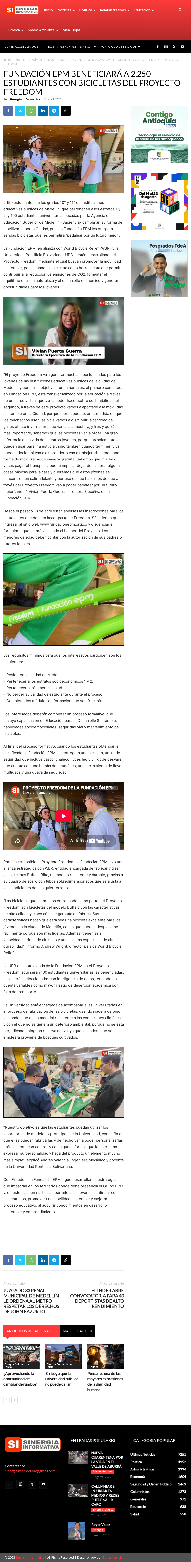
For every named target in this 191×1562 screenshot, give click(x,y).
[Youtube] (182, 46)
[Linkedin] (43, 111)
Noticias (64, 10)
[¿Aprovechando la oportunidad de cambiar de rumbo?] (21, 1356)
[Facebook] (157, 46)
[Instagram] (166, 46)
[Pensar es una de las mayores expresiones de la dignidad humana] (105, 1356)
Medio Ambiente (41, 30)
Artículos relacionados (31, 1331)
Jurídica (13, 30)
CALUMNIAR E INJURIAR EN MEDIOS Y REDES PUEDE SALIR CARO (105, 1495)
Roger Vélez (100, 1524)
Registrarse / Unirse (61, 46)
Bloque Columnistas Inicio (18, 1366)
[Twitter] (174, 46)
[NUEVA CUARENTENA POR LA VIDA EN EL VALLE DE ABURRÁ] (78, 1457)
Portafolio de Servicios (118, 46)
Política (85, 10)
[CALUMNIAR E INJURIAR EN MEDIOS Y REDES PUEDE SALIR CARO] (78, 1490)
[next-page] (14, 1400)
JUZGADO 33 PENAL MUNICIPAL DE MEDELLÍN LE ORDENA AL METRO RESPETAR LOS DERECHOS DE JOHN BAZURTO (31, 1301)
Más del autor (77, 1331)
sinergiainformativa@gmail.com (30, 1471)
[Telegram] (54, 111)
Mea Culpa (71, 30)
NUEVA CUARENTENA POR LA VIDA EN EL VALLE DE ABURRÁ (107, 1459)
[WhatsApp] (31, 111)
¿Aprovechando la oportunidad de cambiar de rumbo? (20, 1378)
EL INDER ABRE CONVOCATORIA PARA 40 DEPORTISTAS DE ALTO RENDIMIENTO (97, 1298)
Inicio (48, 10)
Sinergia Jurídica (103, 1509)
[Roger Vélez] (78, 1531)
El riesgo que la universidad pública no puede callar (61, 1378)
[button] (180, 10)
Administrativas (113, 10)
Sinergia (86, 46)
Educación (142, 10)
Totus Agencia (113, 1557)
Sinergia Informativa (24, 99)
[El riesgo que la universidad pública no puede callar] (63, 1356)
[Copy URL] (66, 111)
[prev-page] (6, 1400)
